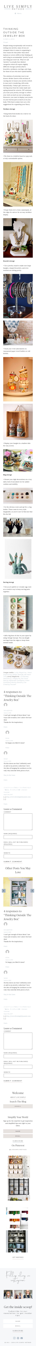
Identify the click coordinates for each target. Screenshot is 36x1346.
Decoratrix (7, 678)
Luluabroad (24, 676)
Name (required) (10, 833)
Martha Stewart (16, 682)
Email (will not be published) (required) (16, 843)
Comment (7, 812)
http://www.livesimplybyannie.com (18, 797)
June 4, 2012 (7, 761)
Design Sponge (17, 674)
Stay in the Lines (9, 775)
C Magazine (15, 678)
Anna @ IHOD (8, 710)
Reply (5, 727)
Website (7, 853)
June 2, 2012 (7, 713)
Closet (5, 42)
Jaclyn (6, 759)
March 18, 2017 (8, 794)
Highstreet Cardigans (16, 680)
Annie (7, 738)
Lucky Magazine (20, 672)
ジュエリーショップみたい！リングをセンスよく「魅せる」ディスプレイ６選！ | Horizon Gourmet (17, 790)
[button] (18, 1141)
